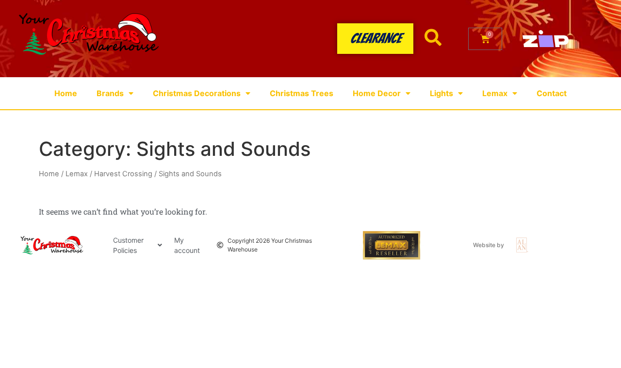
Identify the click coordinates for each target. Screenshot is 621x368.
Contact (552, 93)
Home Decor (377, 93)
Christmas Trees (301, 93)
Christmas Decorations (197, 93)
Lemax (494, 93)
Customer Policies (128, 245)
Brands (110, 93)
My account (187, 245)
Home (65, 93)
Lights (441, 93)
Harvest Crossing (123, 173)
